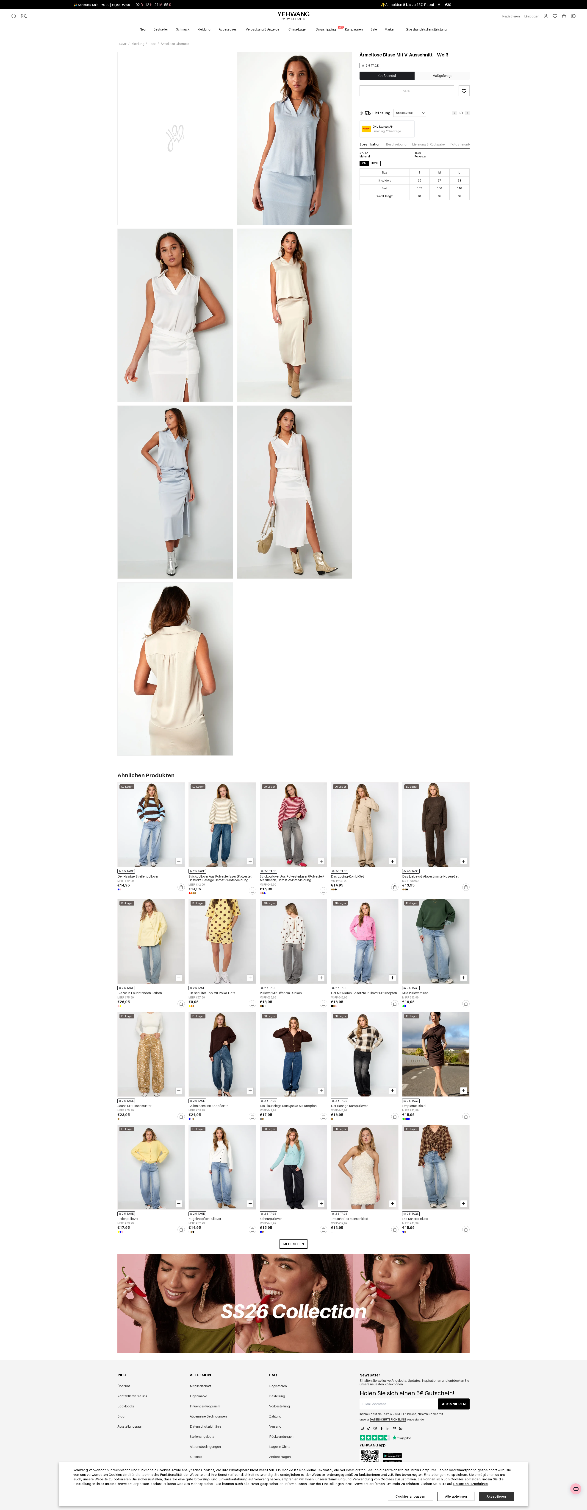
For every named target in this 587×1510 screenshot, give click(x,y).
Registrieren (278, 1386)
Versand (275, 1426)
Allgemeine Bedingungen (208, 1416)
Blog (121, 1416)
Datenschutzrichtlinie (205, 1426)
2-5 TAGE (372, 65)
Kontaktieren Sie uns (132, 1396)
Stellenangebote (202, 1436)
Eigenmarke (198, 1396)
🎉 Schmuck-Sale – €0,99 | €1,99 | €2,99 (101, 5)
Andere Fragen (280, 1457)
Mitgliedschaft (200, 1386)
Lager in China (279, 1446)
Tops (153, 44)
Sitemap (196, 1457)
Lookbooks (126, 1406)
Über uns (123, 1386)
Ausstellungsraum (130, 1426)
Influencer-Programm (205, 1406)
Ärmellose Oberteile (175, 44)
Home (122, 44)
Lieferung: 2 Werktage (387, 131)
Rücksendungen (281, 1436)
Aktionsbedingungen (205, 1446)
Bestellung (277, 1396)
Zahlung (275, 1416)
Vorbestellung (279, 1406)
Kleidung (138, 44)
